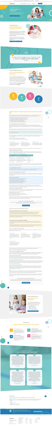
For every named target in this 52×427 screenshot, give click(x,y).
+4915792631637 (14, 402)
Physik (31, 126)
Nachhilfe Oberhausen (24, 3)
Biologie (34, 126)
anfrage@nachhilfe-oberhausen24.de (16, 403)
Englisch (29, 126)
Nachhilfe (12, 253)
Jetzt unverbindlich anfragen (26, 282)
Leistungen (33, 3)
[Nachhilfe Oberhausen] (12, 3)
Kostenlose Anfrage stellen (26, 205)
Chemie (33, 126)
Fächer (29, 3)
